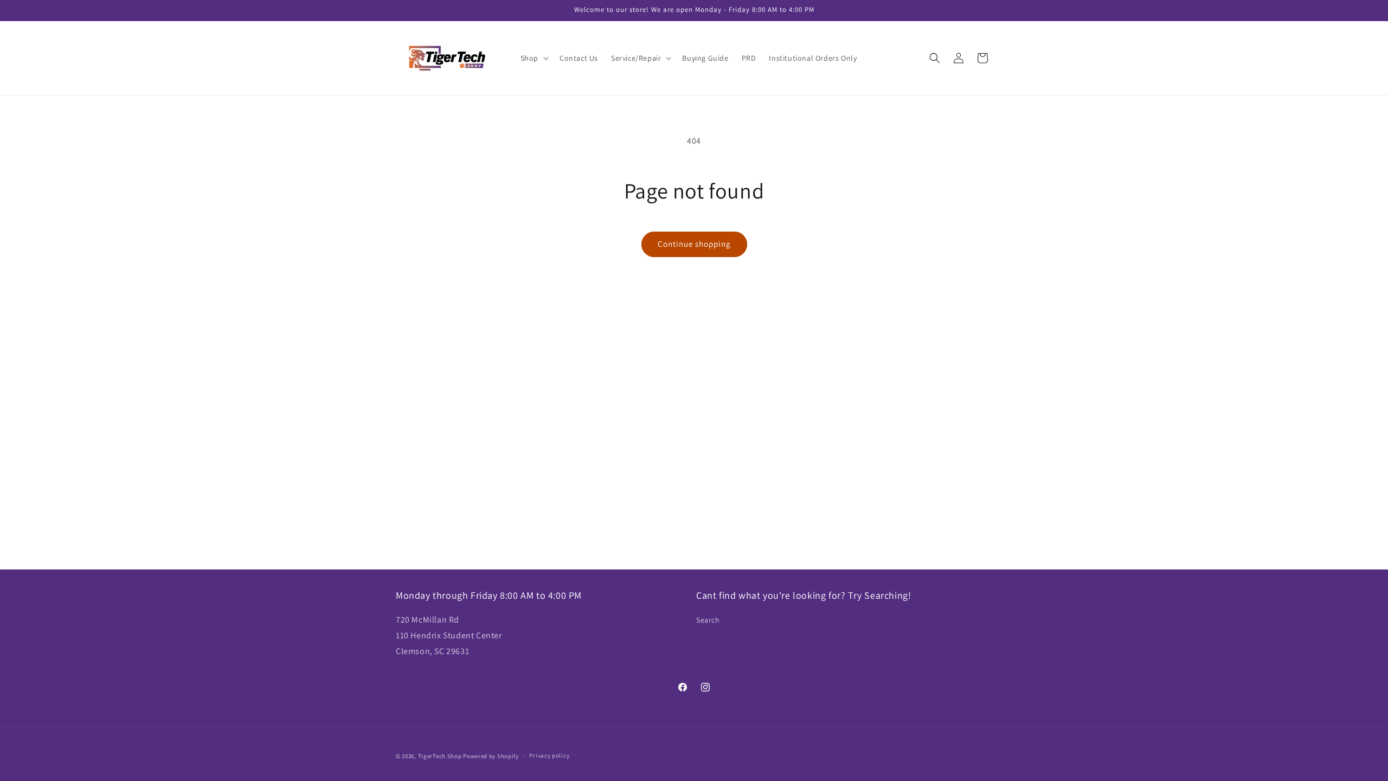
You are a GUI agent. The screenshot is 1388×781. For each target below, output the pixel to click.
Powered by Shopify (491, 756)
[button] (533, 58)
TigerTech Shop (440, 756)
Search (708, 620)
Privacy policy (549, 755)
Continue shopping (694, 244)
